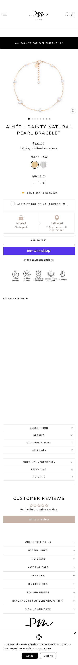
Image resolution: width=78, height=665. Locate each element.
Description (39, 428)
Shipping (25, 148)
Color (39, 157)
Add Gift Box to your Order (42, 204)
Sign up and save (38, 609)
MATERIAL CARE (38, 567)
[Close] (75, 633)
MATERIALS (39, 450)
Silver (43, 164)
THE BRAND (38, 558)
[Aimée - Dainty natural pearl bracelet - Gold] (5, 406)
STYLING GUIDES (38, 592)
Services (38, 575)
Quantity (39, 176)
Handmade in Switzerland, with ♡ (38, 601)
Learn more (43, 648)
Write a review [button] (39, 520)
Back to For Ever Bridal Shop (41, 43)
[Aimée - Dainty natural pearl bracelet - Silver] (9, 406)
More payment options (39, 260)
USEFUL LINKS (38, 550)
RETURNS (39, 476)
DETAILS (39, 435)
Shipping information (39, 462)
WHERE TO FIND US (38, 542)
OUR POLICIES (38, 584)
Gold (34, 164)
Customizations (39, 442)
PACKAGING (39, 469)
